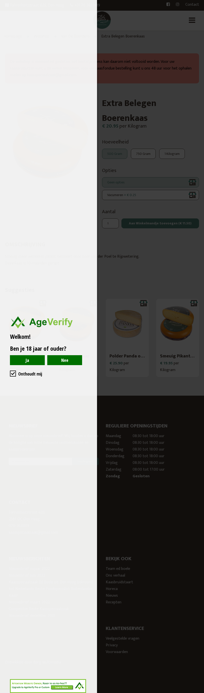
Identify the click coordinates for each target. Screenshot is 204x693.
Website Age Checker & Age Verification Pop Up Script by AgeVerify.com (198, 692)
